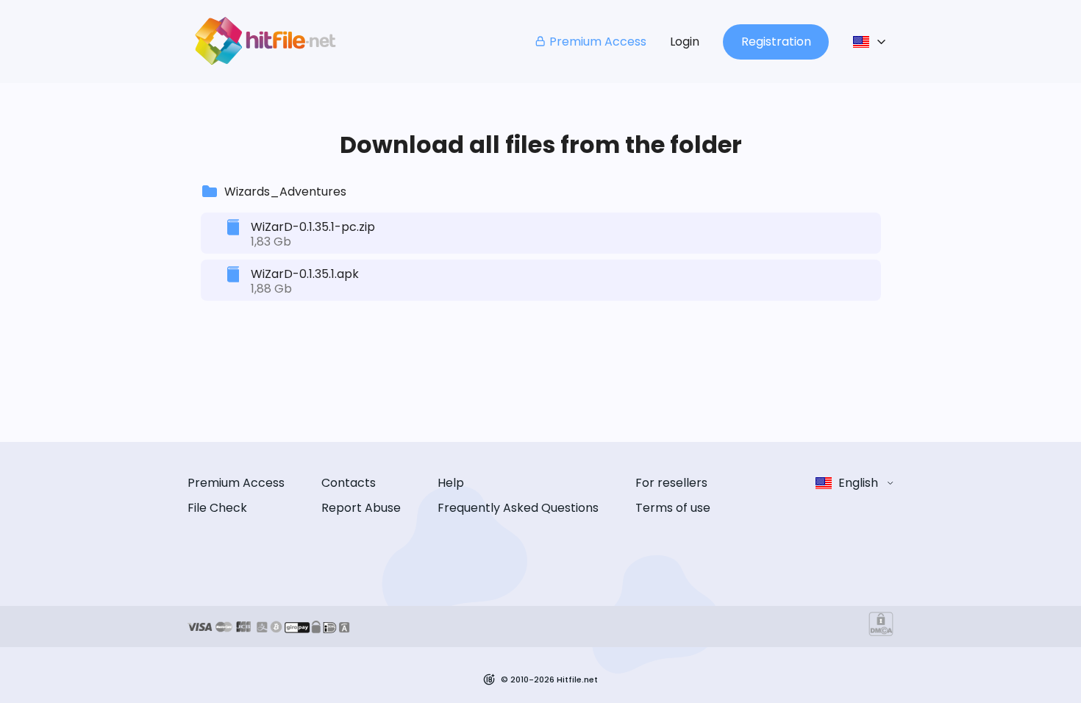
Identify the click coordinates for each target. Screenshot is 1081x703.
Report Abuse (361, 507)
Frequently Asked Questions (518, 507)
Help (451, 482)
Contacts (348, 482)
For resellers (671, 482)
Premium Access (597, 41)
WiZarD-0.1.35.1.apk (305, 273)
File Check (217, 507)
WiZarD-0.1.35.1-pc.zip (313, 226)
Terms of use (672, 507)
